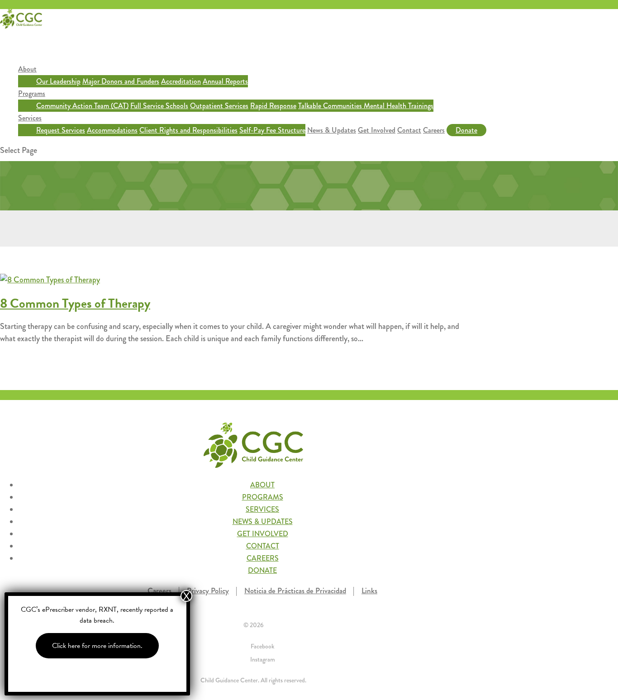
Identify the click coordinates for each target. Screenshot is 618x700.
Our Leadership (58, 81)
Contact (409, 130)
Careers (434, 130)
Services (30, 118)
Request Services (60, 130)
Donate (466, 130)
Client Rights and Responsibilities (188, 130)
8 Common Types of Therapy (75, 303)
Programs (31, 93)
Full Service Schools (159, 105)
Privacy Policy (208, 590)
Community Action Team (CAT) (82, 105)
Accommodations (112, 130)
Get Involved (376, 130)
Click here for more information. (97, 645)
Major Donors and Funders (120, 81)
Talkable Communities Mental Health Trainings (365, 105)
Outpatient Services (219, 105)
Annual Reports (225, 81)
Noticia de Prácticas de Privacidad (295, 590)
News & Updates (331, 130)
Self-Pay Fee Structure (272, 130)
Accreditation (181, 81)
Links (369, 590)
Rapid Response (273, 105)
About (27, 69)
